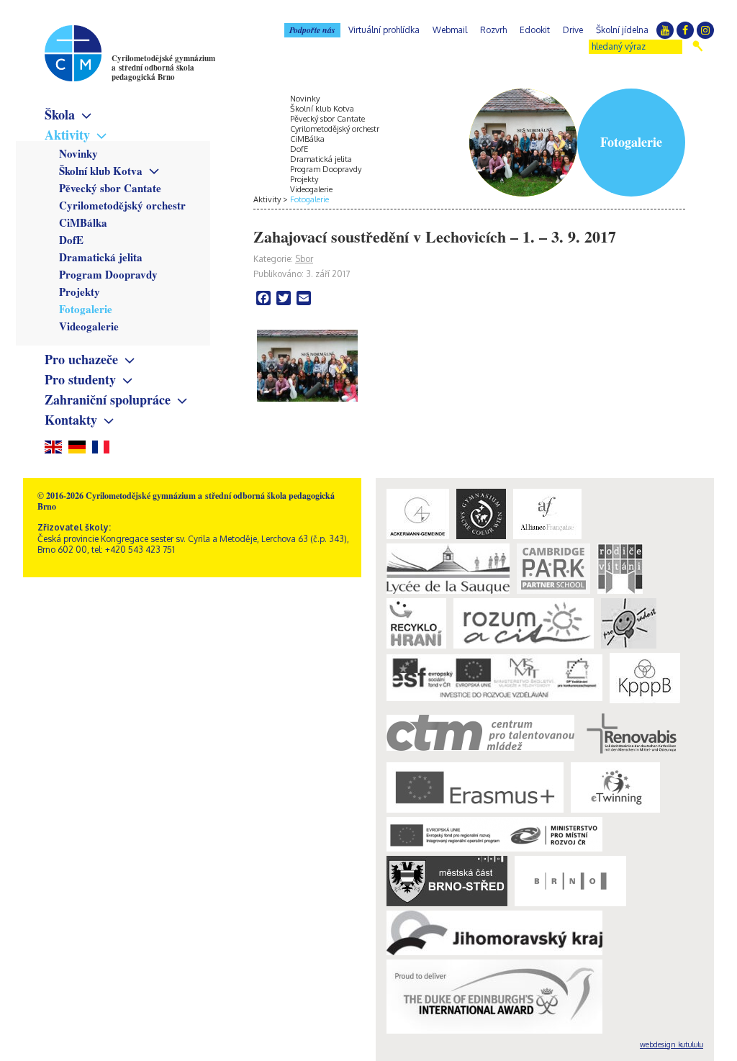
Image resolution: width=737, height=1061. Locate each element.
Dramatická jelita (101, 257)
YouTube (665, 30)
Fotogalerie (85, 309)
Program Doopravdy (108, 274)
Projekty (79, 291)
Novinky (78, 153)
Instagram (705, 30)
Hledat (698, 46)
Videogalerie (89, 326)
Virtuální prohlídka (384, 29)
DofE (71, 240)
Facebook (685, 30)
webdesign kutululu (671, 1044)
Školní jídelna (622, 29)
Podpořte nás (312, 30)
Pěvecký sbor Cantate (110, 188)
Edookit (535, 29)
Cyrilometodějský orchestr (122, 205)
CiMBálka (83, 222)
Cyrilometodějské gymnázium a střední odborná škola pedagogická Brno (163, 68)
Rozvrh (493, 29)
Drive (573, 29)
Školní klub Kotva (101, 171)
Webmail (450, 29)
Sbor (304, 258)
